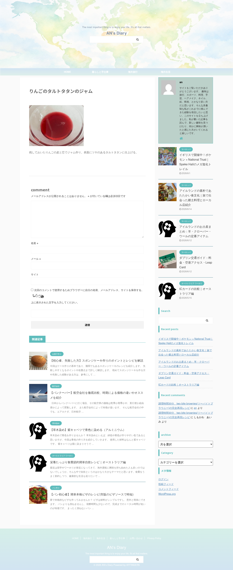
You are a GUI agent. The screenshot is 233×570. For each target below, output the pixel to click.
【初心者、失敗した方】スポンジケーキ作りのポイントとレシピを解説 (96, 360)
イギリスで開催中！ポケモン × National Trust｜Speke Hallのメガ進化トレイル (185, 341)
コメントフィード (168, 489)
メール (36, 258)
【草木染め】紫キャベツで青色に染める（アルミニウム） (88, 430)
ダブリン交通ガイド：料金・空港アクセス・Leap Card (195, 262)
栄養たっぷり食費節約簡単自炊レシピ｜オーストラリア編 (88, 462)
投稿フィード (166, 484)
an (195, 408)
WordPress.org (167, 494)
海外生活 (165, 71)
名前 (34, 243)
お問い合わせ (136, 538)
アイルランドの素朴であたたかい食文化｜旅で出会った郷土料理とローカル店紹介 (185, 352)
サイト (35, 274)
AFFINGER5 (133, 565)
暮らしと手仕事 (100, 71)
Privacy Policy (154, 538)
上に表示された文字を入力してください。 (55, 302)
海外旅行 (133, 71)
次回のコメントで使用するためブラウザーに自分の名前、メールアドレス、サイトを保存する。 (89, 290)
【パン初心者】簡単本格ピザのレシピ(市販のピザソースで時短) (91, 494)
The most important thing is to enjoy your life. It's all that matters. (116, 553)
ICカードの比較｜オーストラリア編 (178, 384)
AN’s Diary (116, 33)
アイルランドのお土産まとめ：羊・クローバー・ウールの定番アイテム (195, 231)
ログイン (163, 479)
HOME (67, 71)
